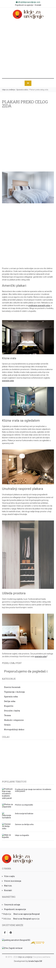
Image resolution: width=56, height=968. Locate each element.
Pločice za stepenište (24, 805)
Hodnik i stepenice (14, 720)
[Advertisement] (28, 48)
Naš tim (8, 885)
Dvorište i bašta (12, 710)
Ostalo (7, 724)
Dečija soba (9, 701)
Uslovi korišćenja (12, 881)
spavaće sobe (8, 381)
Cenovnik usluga (12, 904)
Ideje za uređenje (8, 90)
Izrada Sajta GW (35, 961)
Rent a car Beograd (22, 918)
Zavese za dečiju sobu (24, 824)
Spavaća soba (22, 90)
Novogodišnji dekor (14, 729)
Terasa (7, 715)
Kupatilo (8, 706)
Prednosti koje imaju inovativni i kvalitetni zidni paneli (33, 790)
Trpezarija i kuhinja (14, 691)
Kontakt (38, 5)
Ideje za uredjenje (25, 957)
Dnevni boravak (12, 687)
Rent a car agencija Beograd (26, 914)
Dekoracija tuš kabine (24, 813)
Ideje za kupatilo (22, 835)
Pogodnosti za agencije (24, 5)
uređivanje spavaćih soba (39, 305)
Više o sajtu (9, 876)
